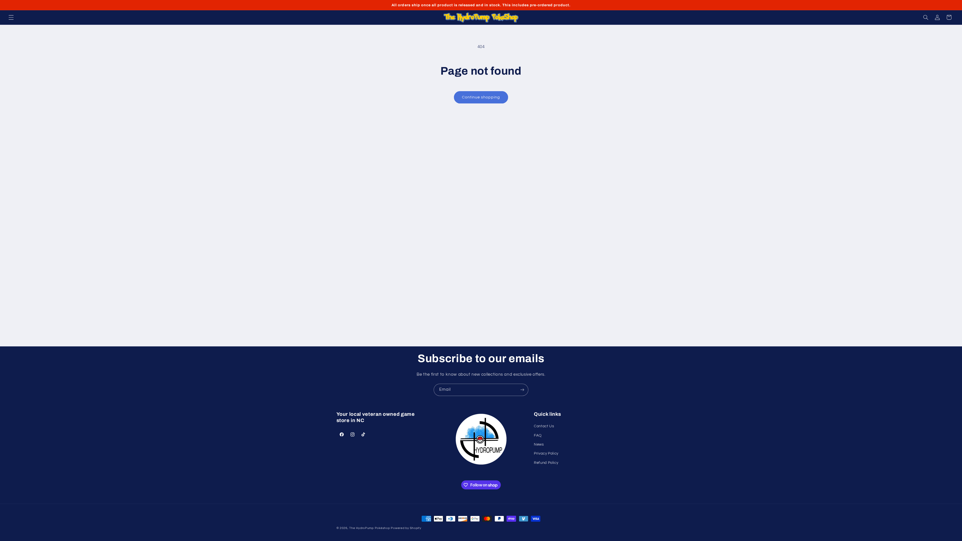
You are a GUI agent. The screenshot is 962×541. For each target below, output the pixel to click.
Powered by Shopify (406, 528)
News (539, 444)
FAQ (538, 435)
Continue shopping (481, 97)
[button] (11, 17)
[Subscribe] (522, 390)
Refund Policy (546, 463)
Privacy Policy (546, 453)
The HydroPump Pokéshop (369, 528)
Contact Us (544, 426)
